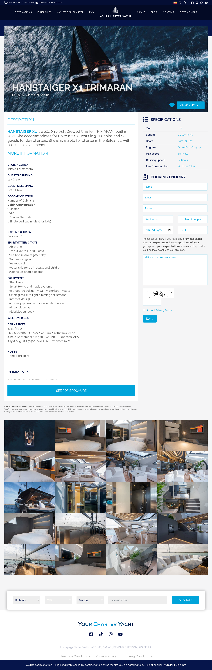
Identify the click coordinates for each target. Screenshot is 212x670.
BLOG (154, 12)
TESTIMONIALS (188, 12)
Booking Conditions (137, 656)
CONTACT (168, 12)
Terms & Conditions (75, 656)
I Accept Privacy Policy (159, 310)
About (141, 12)
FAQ (91, 12)
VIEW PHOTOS (190, 105)
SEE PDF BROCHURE (71, 391)
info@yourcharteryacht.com (50, 2)
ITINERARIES (44, 12)
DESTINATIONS (23, 12)
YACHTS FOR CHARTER (70, 12)
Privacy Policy (106, 656)
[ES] (175, 2)
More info (180, 664)
